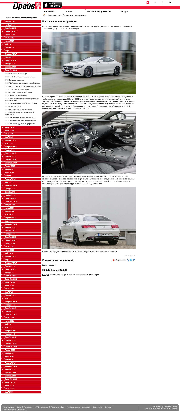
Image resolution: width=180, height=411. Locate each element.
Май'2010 (9, 360)
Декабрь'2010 (10, 337)
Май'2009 (9, 392)
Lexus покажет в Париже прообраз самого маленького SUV (22, 99)
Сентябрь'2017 (11, 31)
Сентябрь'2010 (11, 347)
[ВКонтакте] (134, 260)
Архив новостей (54, 15)
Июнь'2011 (9, 321)
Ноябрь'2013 (10, 234)
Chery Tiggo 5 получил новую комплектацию (23, 86)
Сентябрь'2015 (11, 163)
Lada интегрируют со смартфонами (20, 124)
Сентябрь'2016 (11, 70)
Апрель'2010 (10, 363)
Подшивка (49, 11)
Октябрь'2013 (10, 237)
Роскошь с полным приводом (74, 15)
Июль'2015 (9, 169)
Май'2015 (9, 176)
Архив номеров (8, 407)
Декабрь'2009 (10, 373)
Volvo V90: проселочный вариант (18, 92)
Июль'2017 (9, 38)
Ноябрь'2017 (10, 25)
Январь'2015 (10, 189)
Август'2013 (10, 244)
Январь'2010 (10, 369)
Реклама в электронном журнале (78, 407)
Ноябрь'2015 (10, 156)
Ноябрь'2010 (10, 340)
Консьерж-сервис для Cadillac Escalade (21, 103)
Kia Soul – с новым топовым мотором (20, 77)
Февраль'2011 (11, 331)
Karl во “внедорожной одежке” (17, 89)
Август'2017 (10, 35)
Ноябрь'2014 (10, 195)
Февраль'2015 (11, 185)
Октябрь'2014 (10, 198)
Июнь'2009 (9, 389)
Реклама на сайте (57, 407)
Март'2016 (9, 144)
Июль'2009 (9, 386)
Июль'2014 (9, 208)
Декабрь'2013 (10, 231)
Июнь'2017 (9, 41)
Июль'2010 (9, 353)
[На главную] (148, 3)
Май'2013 (9, 253)
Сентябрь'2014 (11, 202)
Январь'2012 (10, 305)
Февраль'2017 (11, 54)
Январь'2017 (10, 57)
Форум (124, 11)
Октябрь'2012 (10, 276)
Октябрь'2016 (10, 67)
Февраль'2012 (11, 302)
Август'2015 (10, 166)
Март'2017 (9, 51)
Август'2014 (10, 205)
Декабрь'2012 (10, 269)
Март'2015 (9, 182)
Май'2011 (9, 324)
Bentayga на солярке (14, 80)
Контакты (108, 407)
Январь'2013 (10, 266)
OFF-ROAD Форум (41, 407)
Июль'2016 (9, 131)
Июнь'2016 (9, 134)
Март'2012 (9, 298)
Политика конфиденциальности (14, 409)
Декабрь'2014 (10, 192)
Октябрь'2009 (10, 376)
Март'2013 (9, 260)
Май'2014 (9, 215)
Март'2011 (9, 327)
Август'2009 (10, 382)
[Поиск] (162, 3)
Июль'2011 (9, 318)
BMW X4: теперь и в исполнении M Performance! (19, 113)
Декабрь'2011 (10, 308)
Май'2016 (9, 137)
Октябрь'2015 (10, 160)
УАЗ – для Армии (13, 106)
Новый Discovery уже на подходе (19, 109)
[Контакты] (169, 3)
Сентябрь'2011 (11, 315)
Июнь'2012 (9, 289)
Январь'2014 (10, 227)
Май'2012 (9, 292)
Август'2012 (10, 282)
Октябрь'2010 (10, 344)
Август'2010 (10, 350)
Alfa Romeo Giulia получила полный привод (22, 83)
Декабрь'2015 (10, 153)
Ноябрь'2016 (10, 64)
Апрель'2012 (10, 295)
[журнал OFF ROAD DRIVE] (26, 10)
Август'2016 (10, 127)
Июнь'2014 (9, 211)
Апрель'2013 (10, 256)
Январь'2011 (10, 334)
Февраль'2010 (11, 366)
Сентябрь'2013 (11, 240)
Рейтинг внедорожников (99, 11)
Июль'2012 (9, 286)
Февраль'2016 (11, 147)
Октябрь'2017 (10, 28)
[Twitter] (131, 260)
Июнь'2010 (9, 357)
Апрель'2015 (10, 179)
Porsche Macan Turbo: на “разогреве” (20, 121)
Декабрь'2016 (10, 60)
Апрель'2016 (10, 140)
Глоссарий (28, 407)
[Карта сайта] (155, 3)
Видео (69, 11)
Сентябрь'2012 (11, 279)
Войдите (45, 275)
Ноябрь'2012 (10, 273)
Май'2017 (9, 44)
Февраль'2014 (11, 224)
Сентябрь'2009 (11, 379)
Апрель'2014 (10, 218)
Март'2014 (9, 221)
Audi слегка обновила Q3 (16, 74)
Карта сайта (97, 407)
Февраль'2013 (11, 263)
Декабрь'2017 (10, 22)
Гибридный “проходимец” (16, 95)
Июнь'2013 (9, 250)
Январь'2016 (10, 150)
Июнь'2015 (9, 173)
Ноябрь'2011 (10, 311)
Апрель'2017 (10, 48)
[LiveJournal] (128, 260)
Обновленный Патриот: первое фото (20, 117)
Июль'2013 (9, 247)
